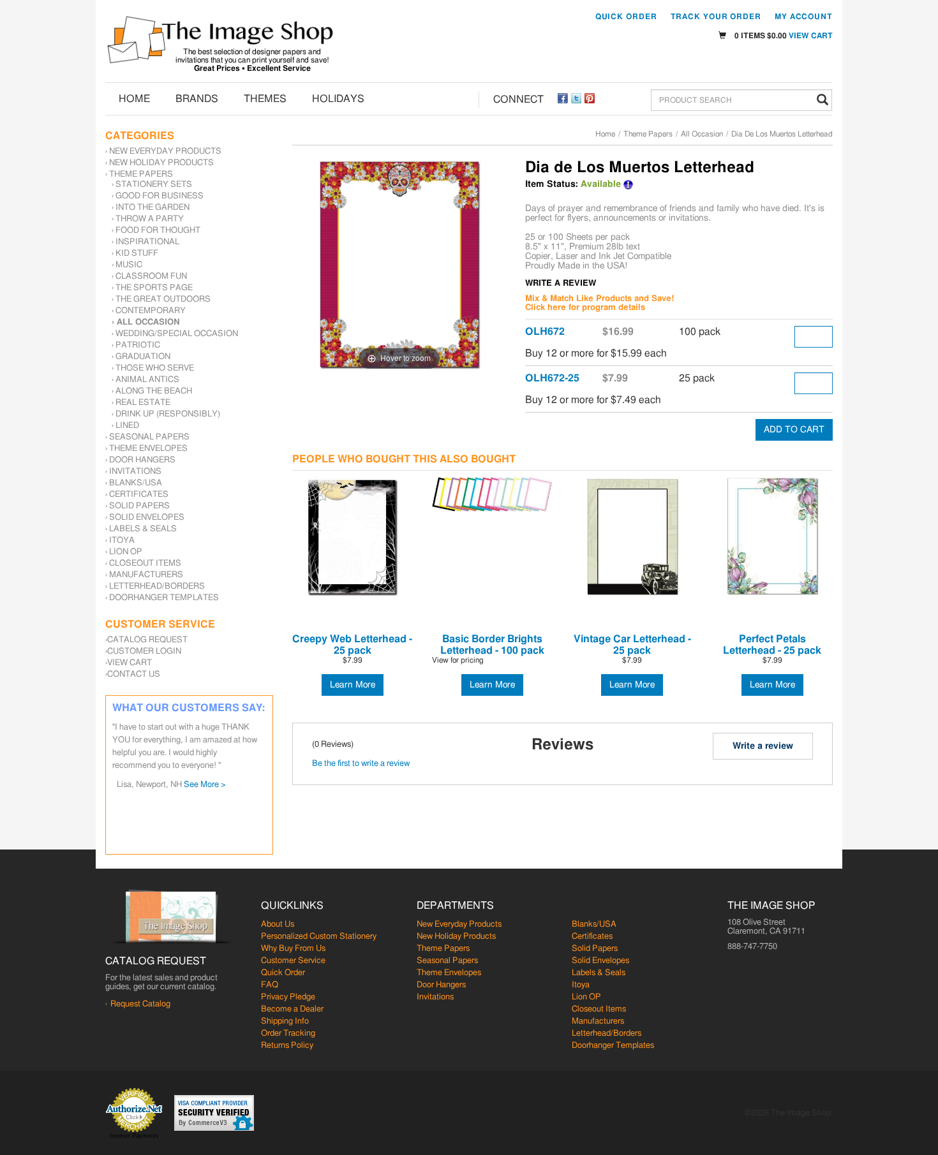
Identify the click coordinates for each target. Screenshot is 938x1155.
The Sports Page (154, 288)
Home (134, 99)
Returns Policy (287, 1045)
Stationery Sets (153, 184)
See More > (205, 785)
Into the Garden (152, 207)
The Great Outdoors (163, 299)
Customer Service (293, 961)
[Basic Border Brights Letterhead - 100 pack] (492, 494)
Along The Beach (153, 391)
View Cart (811, 36)
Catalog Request (147, 640)
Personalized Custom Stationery (318, 936)
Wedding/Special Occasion (176, 334)
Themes (265, 99)
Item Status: (551, 184)
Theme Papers (648, 134)
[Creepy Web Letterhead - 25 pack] (352, 537)
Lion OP (125, 552)
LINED (127, 426)
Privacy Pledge (288, 997)
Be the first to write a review (361, 764)
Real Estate (142, 403)
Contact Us (133, 674)
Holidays (338, 99)
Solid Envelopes (146, 517)
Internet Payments (134, 1136)
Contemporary (150, 311)
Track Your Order (716, 16)
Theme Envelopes (148, 449)
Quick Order (626, 16)
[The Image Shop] (220, 40)
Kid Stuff (136, 253)
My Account (804, 16)
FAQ (269, 985)
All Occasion (702, 134)
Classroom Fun (151, 276)
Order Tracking (288, 1033)
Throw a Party (149, 219)
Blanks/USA (135, 483)
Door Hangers (142, 460)
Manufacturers (146, 575)
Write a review (763, 746)
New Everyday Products (165, 151)
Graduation (142, 357)
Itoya (122, 540)
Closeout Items (145, 563)
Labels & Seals (143, 529)
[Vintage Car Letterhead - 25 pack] (632, 537)
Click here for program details (585, 308)
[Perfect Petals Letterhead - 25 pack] (772, 537)
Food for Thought (157, 230)
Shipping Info (285, 1021)
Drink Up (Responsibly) (167, 414)
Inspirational (147, 242)
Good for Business (159, 196)
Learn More (352, 684)
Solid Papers (139, 506)
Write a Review (560, 283)
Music (128, 265)
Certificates (138, 494)
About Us (277, 924)
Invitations (135, 471)
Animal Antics (147, 380)
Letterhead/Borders (157, 586)
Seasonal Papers (149, 437)
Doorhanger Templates (164, 598)
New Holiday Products (161, 163)
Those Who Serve (154, 368)
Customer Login (144, 651)
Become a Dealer (292, 1009)
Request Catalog (140, 1004)
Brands (196, 99)
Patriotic (137, 345)
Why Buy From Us (293, 949)
